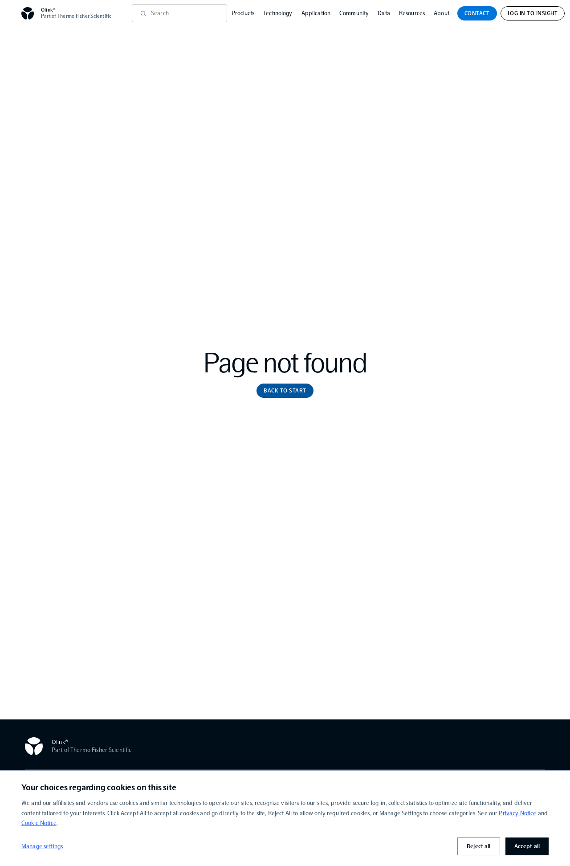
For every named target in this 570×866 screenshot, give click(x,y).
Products (243, 13)
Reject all (478, 846)
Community (354, 13)
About (441, 13)
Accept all (527, 846)
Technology (277, 13)
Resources (412, 13)
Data (384, 13)
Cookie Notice (39, 823)
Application (316, 13)
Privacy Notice (517, 813)
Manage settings (42, 846)
